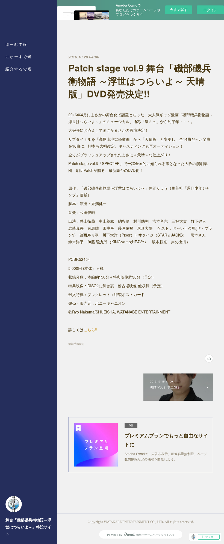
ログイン (210, 9)
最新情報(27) (76, 344)
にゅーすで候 (18, 56)
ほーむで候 (16, 44)
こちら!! (90, 329)
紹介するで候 (18, 68)
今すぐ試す (179, 9)
